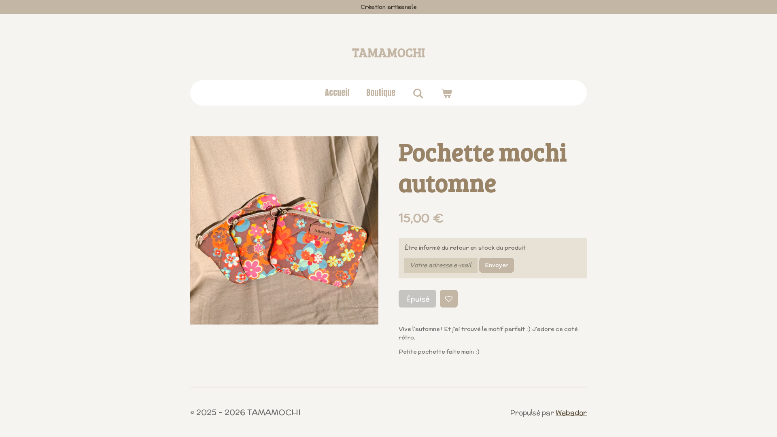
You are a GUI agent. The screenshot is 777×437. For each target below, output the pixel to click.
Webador (571, 413)
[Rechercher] (418, 93)
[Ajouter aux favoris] (449, 299)
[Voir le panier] (446, 92)
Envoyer (496, 265)
